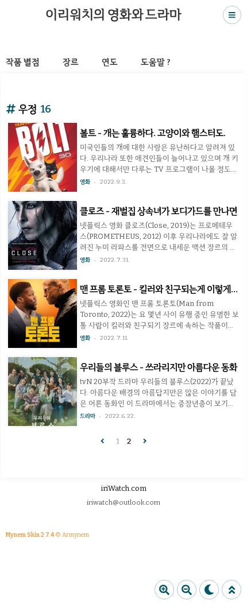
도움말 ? (156, 62)
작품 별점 (23, 62)
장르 (71, 62)
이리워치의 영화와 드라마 (113, 14)
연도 (110, 62)
